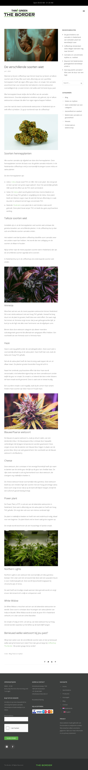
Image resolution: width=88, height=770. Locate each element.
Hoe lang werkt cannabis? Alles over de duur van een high (73, 72)
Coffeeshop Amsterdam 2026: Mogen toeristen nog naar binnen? (73, 48)
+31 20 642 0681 (37, 691)
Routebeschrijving (38, 700)
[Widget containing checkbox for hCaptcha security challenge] (20, 728)
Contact (65, 705)
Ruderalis (17, 205)
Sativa (16, 192)
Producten (66, 694)
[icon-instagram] (7, 746)
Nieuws (67, 121)
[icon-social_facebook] (13, 746)
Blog (10, 654)
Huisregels (66, 697)
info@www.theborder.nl (39, 694)
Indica (13, 182)
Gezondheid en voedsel (73, 111)
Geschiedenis (67, 690)
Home (65, 686)
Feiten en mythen (17, 654)
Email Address (8, 716)
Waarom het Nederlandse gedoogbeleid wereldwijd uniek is (73, 63)
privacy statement (70, 733)
